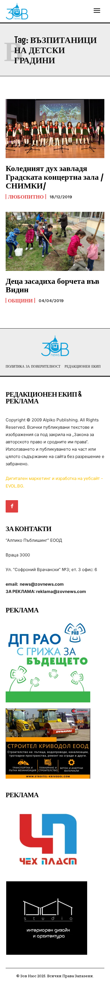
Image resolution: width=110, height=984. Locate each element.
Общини (20, 300)
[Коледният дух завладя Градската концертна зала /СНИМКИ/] (55, 128)
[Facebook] (12, 506)
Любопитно (26, 196)
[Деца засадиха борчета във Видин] (55, 241)
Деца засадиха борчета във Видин (52, 285)
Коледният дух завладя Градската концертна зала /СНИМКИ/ (55, 176)
